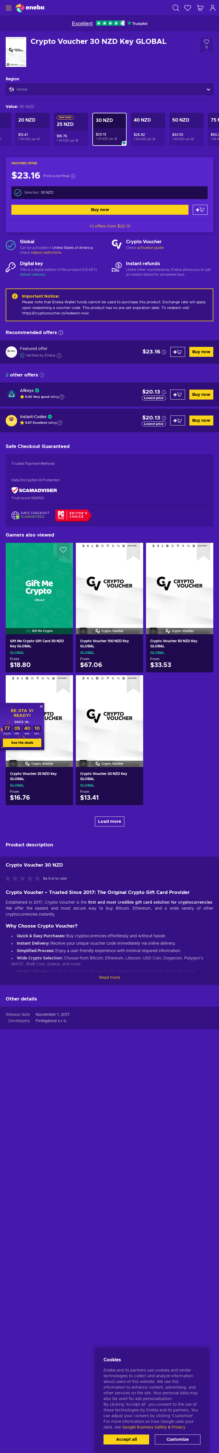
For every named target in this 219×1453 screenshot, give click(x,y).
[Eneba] (30, 7)
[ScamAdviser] (34, 491)
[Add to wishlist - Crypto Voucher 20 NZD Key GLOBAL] (133, 684)
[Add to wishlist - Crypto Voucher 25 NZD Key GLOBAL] (63, 684)
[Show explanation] (62, 397)
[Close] (41, 706)
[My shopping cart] (200, 8)
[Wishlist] (187, 8)
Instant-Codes (33, 417)
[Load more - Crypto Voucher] (117, 245)
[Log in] (212, 8)
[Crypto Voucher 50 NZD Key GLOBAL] (179, 581)
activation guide (150, 247)
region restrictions (46, 252)
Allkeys (27, 391)
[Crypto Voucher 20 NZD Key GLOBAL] (109, 713)
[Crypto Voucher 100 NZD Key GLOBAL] (109, 581)
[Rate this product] (24, 878)
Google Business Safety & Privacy (153, 1427)
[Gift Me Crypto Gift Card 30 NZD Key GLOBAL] (39, 581)
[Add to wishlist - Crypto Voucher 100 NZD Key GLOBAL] (133, 552)
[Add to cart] (200, 210)
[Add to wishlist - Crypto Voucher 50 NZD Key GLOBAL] (203, 552)
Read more (109, 978)
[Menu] (8, 8)
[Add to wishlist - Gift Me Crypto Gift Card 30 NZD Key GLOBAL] (63, 552)
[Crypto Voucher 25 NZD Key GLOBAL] (39, 799)
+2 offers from (109, 226)
